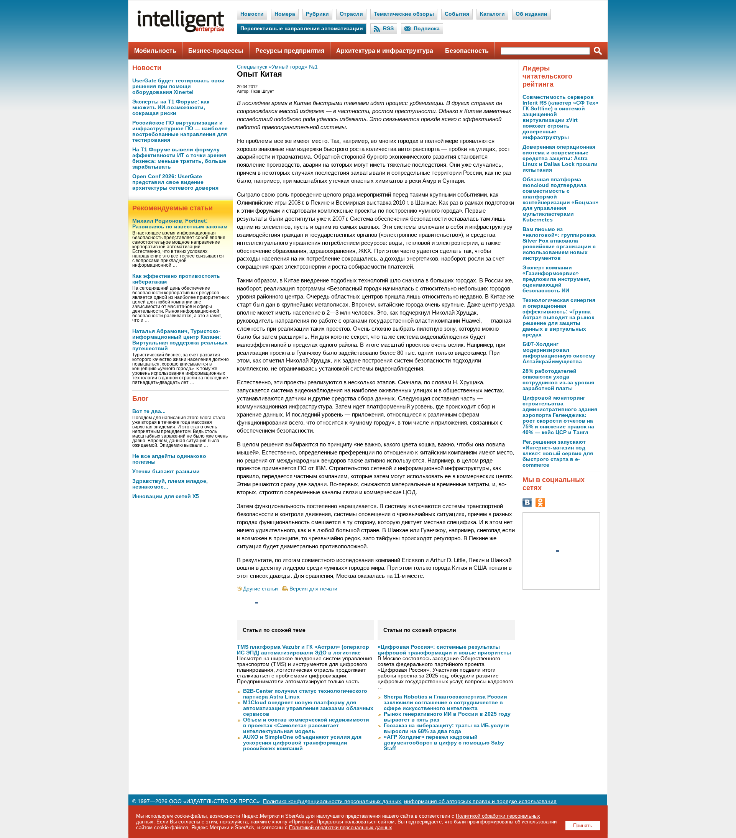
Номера (284, 14)
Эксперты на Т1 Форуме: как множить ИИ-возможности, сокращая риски (170, 107)
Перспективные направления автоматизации (301, 28)
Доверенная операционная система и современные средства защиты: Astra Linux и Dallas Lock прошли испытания (560, 158)
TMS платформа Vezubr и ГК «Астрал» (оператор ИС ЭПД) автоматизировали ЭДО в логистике (303, 650)
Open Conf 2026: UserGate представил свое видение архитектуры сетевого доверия (175, 182)
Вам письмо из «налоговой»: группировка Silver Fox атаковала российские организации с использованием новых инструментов (559, 243)
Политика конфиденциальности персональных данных (332, 801)
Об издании (531, 14)
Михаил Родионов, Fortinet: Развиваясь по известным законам (179, 224)
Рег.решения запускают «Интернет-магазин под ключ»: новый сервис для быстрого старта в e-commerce (557, 453)
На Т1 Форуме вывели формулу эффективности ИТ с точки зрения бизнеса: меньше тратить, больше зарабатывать (179, 158)
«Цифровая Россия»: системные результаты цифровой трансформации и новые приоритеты (444, 650)
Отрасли (351, 14)
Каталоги (492, 14)
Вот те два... (149, 411)
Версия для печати (313, 589)
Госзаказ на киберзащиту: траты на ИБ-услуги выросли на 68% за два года (446, 728)
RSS (388, 28)
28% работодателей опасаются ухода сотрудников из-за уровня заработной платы (558, 379)
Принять (582, 825)
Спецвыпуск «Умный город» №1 (277, 67)
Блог (140, 398)
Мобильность (155, 51)
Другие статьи (260, 589)
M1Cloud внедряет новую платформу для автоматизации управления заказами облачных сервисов (308, 708)
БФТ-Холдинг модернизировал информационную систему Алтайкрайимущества (558, 352)
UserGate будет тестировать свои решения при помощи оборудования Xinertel (178, 86)
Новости (252, 14)
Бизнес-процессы (215, 51)
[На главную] (181, 31)
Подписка (427, 28)
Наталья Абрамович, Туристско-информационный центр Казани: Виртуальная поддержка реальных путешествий (180, 339)
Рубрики (317, 14)
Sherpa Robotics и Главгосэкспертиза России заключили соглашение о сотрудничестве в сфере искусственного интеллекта (445, 702)
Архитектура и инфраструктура (384, 51)
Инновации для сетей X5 (165, 496)
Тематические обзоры (404, 14)
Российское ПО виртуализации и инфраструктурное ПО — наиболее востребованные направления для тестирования (180, 131)
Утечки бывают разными (166, 471)
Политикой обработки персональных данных (340, 827)
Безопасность (467, 51)
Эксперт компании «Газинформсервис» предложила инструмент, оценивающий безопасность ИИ (556, 279)
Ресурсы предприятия (289, 51)
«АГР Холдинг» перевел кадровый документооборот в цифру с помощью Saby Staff (444, 742)
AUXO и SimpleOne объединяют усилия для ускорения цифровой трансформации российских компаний (302, 742)
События (457, 14)
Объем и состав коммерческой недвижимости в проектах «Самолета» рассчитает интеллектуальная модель (306, 725)
